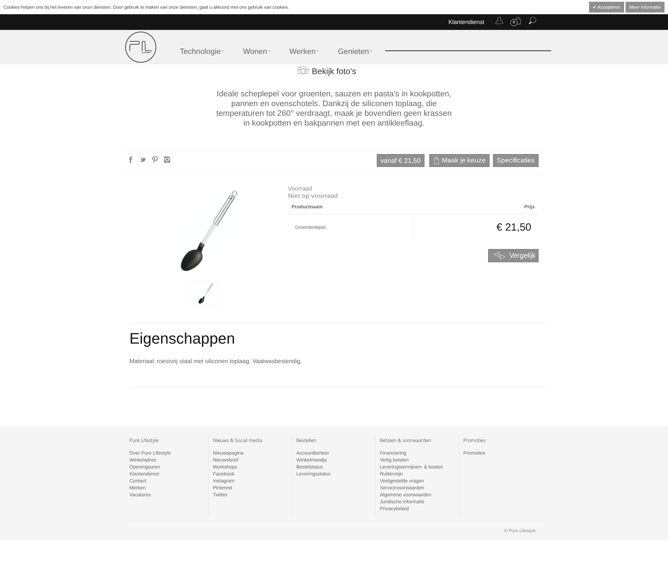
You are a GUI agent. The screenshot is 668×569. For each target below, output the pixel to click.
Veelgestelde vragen (402, 480)
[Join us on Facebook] (131, 162)
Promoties (474, 453)
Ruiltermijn (391, 473)
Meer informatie (645, 7)
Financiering (393, 453)
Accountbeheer (312, 453)
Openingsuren (144, 467)
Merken (137, 487)
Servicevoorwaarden (402, 487)
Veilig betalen (394, 460)
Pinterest (222, 487)
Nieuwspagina (228, 453)
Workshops (225, 467)
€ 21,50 (401, 161)
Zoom (205, 230)
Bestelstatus (309, 467)
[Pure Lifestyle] (140, 47)
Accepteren (608, 7)
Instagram (223, 480)
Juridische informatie (402, 501)
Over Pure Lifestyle (150, 453)
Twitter (220, 494)
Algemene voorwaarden (405, 494)
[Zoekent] (532, 22)
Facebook (223, 473)
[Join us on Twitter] (143, 162)
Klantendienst (466, 22)
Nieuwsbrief (225, 460)
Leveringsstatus (313, 473)
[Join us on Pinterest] (156, 162)
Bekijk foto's (334, 71)
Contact (137, 480)
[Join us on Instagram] (167, 162)
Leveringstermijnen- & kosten (411, 467)
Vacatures (140, 494)
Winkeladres (142, 460)
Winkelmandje (311, 460)
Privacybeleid (394, 508)
